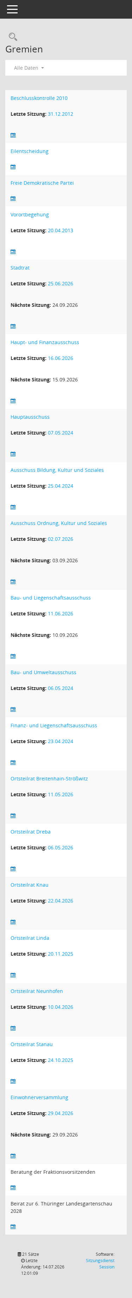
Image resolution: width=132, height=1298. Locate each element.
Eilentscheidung (30, 151)
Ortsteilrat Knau (30, 884)
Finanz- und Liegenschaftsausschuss (54, 725)
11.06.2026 (60, 613)
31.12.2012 (60, 113)
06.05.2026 (60, 847)
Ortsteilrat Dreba (31, 831)
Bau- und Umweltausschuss (43, 672)
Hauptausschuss (30, 416)
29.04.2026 (60, 1113)
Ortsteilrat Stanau (32, 1044)
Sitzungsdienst (100, 1264)
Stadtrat (20, 267)
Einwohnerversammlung (39, 1097)
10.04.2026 (60, 1006)
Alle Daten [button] (27, 67)
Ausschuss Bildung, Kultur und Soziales (57, 470)
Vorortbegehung (30, 214)
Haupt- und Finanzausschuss (45, 342)
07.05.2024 (60, 432)
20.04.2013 (60, 230)
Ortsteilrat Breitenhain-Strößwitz (49, 778)
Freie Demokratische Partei (42, 182)
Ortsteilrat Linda (30, 938)
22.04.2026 (60, 900)
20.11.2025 (60, 953)
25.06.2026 (60, 283)
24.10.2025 (60, 1060)
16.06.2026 (60, 358)
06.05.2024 (60, 688)
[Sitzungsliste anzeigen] (13, 135)
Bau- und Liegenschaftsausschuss (51, 597)
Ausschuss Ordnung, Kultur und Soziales (59, 523)
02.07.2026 (60, 539)
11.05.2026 (60, 794)
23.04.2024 (60, 741)
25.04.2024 (60, 485)
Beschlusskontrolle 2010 (39, 98)
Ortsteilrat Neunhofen (37, 991)
